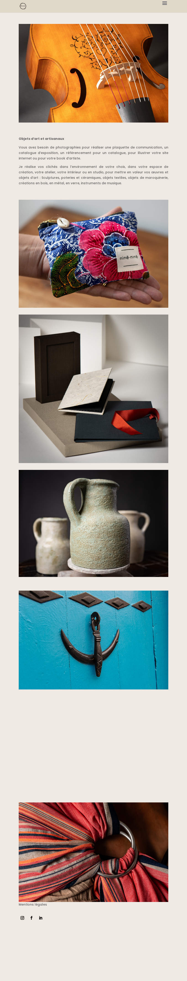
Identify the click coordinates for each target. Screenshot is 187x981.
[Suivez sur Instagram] (22, 918)
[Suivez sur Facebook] (31, 918)
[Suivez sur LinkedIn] (40, 918)
